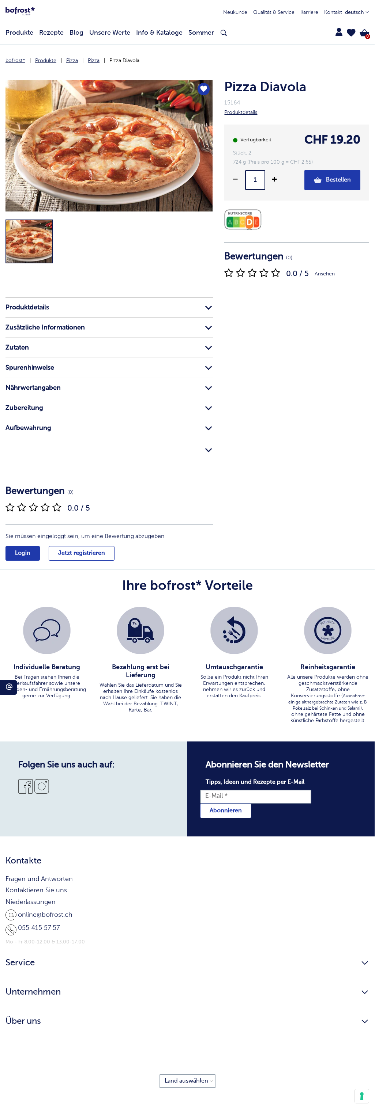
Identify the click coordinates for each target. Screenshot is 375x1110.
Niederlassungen (30, 902)
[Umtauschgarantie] (234, 630)
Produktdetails (27, 307)
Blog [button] (76, 33)
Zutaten (17, 347)
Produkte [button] (19, 33)
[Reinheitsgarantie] (327, 630)
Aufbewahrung (28, 428)
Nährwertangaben (33, 388)
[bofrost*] (20, 12)
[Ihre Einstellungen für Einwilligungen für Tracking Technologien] (362, 1096)
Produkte (45, 60)
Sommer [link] (201, 33)
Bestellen (338, 180)
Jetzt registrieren (81, 553)
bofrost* (15, 60)
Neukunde (235, 12)
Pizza (72, 60)
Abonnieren (226, 811)
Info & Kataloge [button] (159, 33)
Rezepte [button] (51, 33)
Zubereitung (24, 408)
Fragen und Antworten (39, 879)
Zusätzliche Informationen (45, 327)
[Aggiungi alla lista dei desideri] (204, 89)
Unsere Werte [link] (109, 33)
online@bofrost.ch (45, 915)
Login (22, 553)
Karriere (309, 12)
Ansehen (325, 273)
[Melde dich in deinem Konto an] (338, 32)
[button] (351, 33)
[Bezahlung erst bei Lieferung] (140, 630)
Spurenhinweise (29, 368)
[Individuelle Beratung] (46, 630)
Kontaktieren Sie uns (36, 890)
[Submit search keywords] (224, 33)
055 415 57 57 (39, 928)
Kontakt (333, 12)
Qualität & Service (274, 12)
